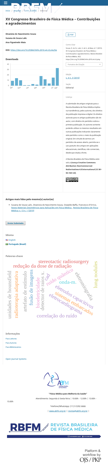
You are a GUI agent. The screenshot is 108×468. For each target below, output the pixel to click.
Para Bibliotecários (13, 347)
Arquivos (17, 10)
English (12, 240)
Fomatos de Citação (76, 64)
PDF (72, 34)
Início (8, 10)
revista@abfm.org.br (78, 411)
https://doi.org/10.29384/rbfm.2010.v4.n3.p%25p (34, 50)
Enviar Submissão (15, 223)
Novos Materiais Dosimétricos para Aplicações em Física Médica (41, 207)
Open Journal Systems (16, 359)
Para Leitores (11, 338)
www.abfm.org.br (57, 411)
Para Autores (11, 343)
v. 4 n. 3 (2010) (31, 10)
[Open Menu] (5, 3)
